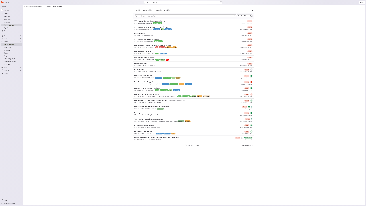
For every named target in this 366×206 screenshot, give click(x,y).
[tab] (137, 10)
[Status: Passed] (251, 76)
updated (246, 23)
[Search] (234, 15)
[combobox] (243, 15)
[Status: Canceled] (251, 69)
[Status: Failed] (251, 82)
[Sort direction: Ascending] (250, 15)
